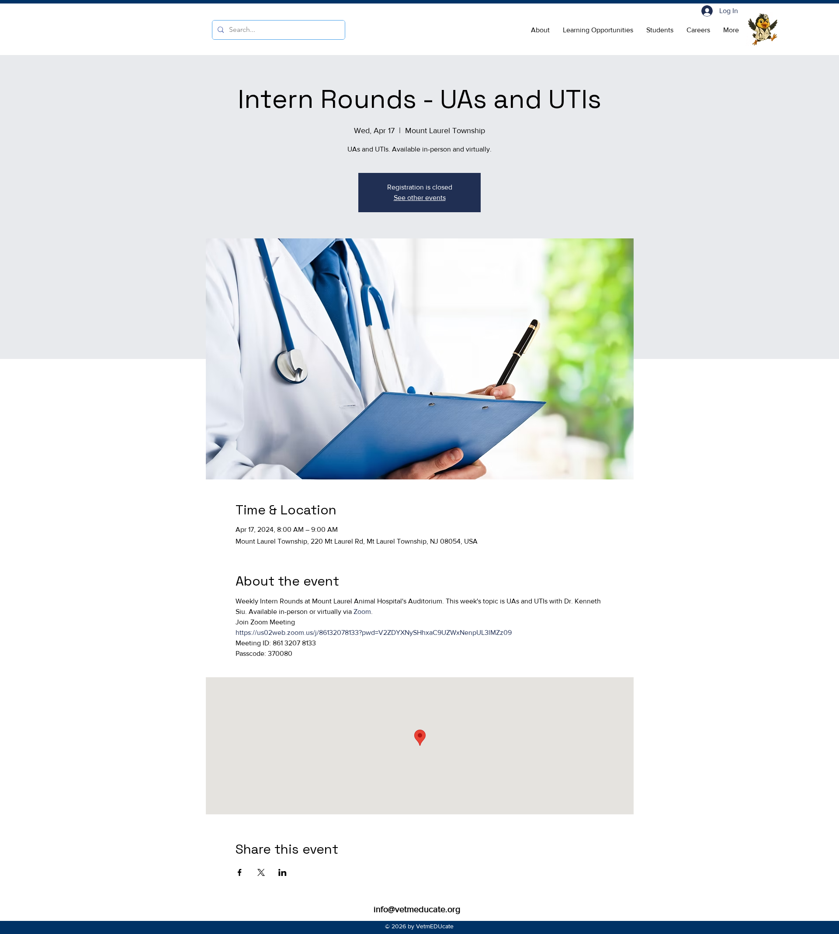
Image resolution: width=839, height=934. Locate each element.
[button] (540, 30)
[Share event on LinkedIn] (282, 872)
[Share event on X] (261, 872)
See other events (420, 197)
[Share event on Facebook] (240, 872)
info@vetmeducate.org (417, 909)
